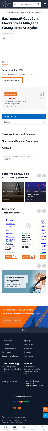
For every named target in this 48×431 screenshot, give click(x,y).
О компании (7, 340)
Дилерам (28, 348)
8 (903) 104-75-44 (9, 381)
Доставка (6, 352)
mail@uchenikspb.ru (31, 381)
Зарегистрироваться (12, 80)
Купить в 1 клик (8, 256)
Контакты (28, 356)
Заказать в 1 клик (11, 94)
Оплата (27, 352)
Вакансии (28, 344)
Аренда (27, 340)
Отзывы (5, 344)
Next (44, 176)
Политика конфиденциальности (14, 417)
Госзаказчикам (9, 348)
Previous (39, 176)
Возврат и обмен (10, 356)
